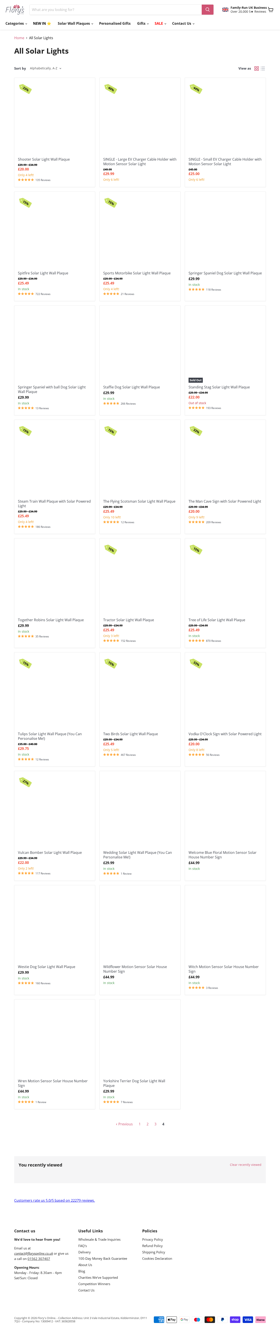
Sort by (20, 68)
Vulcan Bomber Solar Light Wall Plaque (50, 852)
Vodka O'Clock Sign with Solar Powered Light (225, 734)
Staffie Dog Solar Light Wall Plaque (131, 387)
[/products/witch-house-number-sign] (225, 925)
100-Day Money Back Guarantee (102, 1258)
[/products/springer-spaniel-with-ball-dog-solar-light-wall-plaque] (54, 346)
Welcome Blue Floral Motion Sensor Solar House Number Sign (223, 855)
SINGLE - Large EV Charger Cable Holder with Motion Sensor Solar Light (140, 161)
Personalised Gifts (115, 23)
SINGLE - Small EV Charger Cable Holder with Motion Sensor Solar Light (225, 161)
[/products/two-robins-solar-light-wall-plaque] (54, 579)
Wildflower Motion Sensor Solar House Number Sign (135, 969)
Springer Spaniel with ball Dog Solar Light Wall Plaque (52, 389)
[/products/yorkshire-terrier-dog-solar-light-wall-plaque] (140, 1040)
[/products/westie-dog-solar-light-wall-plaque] (54, 925)
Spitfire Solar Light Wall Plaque (43, 273)
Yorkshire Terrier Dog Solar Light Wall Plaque (134, 1083)
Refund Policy (152, 1246)
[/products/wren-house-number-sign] (54, 1040)
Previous (125, 1124)
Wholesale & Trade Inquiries (99, 1239)
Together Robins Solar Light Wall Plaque (51, 620)
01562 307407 (39, 1258)
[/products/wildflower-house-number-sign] (140, 925)
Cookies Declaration (157, 1258)
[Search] (208, 10)
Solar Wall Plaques (74, 23)
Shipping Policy (153, 1252)
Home (19, 38)
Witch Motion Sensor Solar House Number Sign (224, 969)
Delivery (84, 1252)
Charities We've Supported (98, 1277)
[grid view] (257, 68)
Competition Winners (94, 1284)
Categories (15, 23)
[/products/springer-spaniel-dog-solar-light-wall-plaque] (225, 232)
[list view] (263, 68)
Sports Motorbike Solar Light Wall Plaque (137, 273)
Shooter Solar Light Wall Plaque (44, 159)
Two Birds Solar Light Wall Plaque (130, 734)
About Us (85, 1265)
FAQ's (82, 1246)
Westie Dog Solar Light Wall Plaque (46, 966)
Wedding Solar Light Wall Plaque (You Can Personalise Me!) (137, 855)
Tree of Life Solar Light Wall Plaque (217, 620)
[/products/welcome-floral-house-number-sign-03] (225, 811)
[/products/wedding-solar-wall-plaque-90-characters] (140, 811)
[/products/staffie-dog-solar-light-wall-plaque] (140, 346)
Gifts (141, 23)
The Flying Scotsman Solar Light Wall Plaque (139, 501)
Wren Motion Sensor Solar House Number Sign (53, 1083)
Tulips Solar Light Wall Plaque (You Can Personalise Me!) (50, 736)
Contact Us (182, 23)
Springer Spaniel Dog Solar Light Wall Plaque (225, 273)
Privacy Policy (152, 1239)
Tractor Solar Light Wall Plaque (128, 620)
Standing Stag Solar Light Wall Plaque (219, 387)
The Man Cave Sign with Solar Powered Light (225, 501)
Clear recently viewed (245, 1165)
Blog (81, 1271)
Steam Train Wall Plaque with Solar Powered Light (54, 503)
